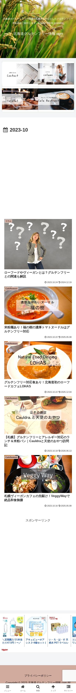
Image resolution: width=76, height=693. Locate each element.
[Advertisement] (38, 174)
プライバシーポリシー (38, 675)
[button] (68, 545)
